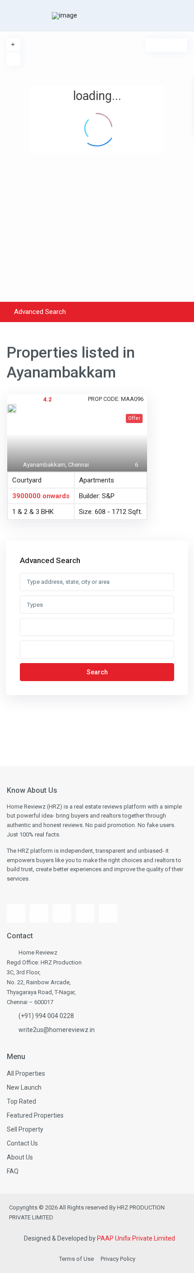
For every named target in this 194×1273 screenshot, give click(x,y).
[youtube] (39, 913)
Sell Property (25, 1129)
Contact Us (22, 1143)
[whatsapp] (108, 913)
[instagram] (62, 913)
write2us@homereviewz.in (56, 1029)
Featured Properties (35, 1115)
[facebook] (16, 913)
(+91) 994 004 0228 (46, 1015)
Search (97, 672)
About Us (20, 1157)
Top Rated (21, 1101)
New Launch (24, 1087)
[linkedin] (85, 913)
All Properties (26, 1073)
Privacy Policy (118, 1258)
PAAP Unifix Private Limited (136, 1238)
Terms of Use (76, 1258)
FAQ (12, 1171)
